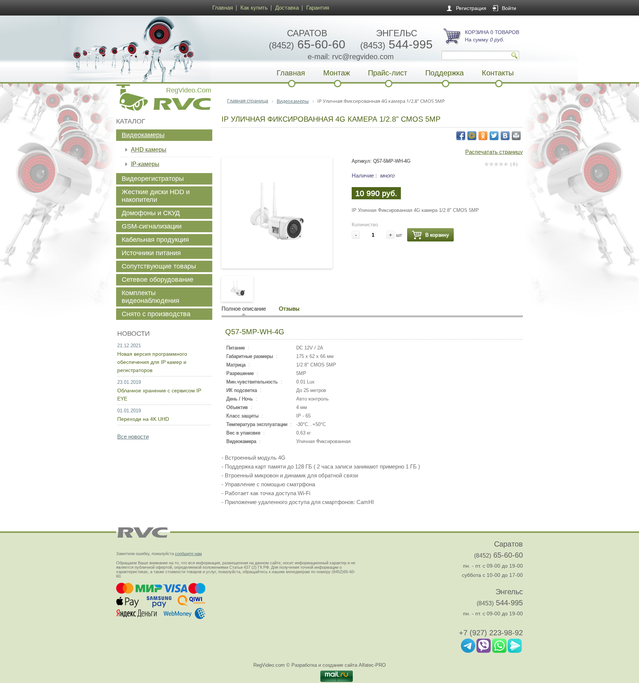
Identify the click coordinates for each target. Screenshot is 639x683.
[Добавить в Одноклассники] (483, 135)
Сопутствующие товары (159, 266)
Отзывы (289, 308)
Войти (509, 8)
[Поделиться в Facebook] (460, 135)
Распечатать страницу (494, 152)
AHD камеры (148, 149)
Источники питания (151, 253)
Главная (222, 7)
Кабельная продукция (155, 239)
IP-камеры (145, 164)
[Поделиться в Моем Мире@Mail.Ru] (471, 135)
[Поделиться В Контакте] (505, 135)
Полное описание (244, 308)
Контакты (498, 73)
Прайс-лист (387, 73)
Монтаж (336, 73)
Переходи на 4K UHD (143, 419)
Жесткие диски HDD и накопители (156, 195)
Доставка (287, 7)
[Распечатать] (516, 135)
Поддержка (444, 73)
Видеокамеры (143, 135)
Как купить (254, 7)
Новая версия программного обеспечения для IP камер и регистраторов (152, 362)
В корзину (437, 235)
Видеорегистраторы (153, 178)
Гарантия (317, 7)
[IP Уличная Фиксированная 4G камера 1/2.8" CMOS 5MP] (277, 253)
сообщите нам (188, 553)
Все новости (133, 436)
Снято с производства (156, 314)
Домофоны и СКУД (151, 213)
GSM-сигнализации (152, 226)
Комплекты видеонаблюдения (150, 296)
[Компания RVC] (162, 49)
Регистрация (471, 8)
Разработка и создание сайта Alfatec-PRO (338, 665)
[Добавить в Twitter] (494, 135)
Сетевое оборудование (157, 279)
